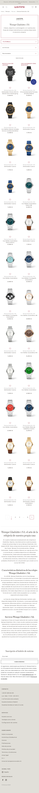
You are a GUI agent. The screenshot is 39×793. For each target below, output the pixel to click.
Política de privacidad (8, 749)
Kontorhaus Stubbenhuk (9, 737)
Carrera (4, 740)
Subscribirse (19, 661)
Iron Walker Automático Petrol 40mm (10, 241)
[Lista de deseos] (32, 7)
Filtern (7, 41)
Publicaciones (6, 743)
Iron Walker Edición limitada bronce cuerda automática (10, 130)
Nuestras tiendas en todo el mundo (12, 705)
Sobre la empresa (7, 734)
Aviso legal (5, 755)
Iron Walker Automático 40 (28, 352)
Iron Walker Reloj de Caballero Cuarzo (29, 427)
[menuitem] (3, 7)
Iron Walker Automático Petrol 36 (29, 204)
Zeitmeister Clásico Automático (29, 502)
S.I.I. (3, 758)
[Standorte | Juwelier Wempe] (35, 7)
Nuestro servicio (7, 716)
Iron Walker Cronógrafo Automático (29, 279)
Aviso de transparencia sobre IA (11, 761)
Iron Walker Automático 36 (28, 315)
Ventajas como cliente (8, 719)
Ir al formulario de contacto (10, 699)
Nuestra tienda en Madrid (9, 702)
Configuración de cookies (9, 722)
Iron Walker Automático (10, 278)
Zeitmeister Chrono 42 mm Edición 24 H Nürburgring (10, 92)
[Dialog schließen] (37, 2)
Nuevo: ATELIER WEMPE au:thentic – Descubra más (19, 2)
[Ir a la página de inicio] (19, 7)
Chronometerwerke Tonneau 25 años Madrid (29, 92)
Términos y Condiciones (9, 752)
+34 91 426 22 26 (8, 693)
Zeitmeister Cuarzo (29, 129)
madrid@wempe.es (27, 674)
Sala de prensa (6, 746)
